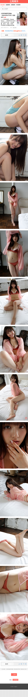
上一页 (20, 35)
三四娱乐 (15, 686)
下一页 (24, 35)
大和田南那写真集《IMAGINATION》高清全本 (8, 15)
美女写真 (14, 27)
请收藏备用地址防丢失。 (14, 31)
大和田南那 (15, 679)
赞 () (15, 674)
